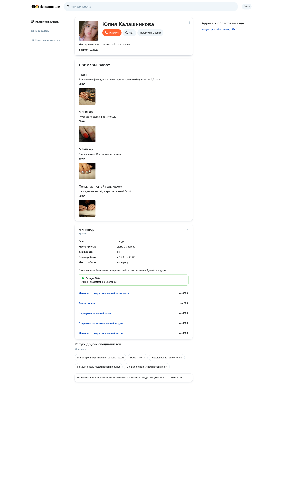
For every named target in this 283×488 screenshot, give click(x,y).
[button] (112, 32)
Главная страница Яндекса (33, 6)
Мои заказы (42, 30)
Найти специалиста (46, 21)
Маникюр (80, 349)
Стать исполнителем (47, 40)
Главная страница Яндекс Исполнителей (45, 6)
